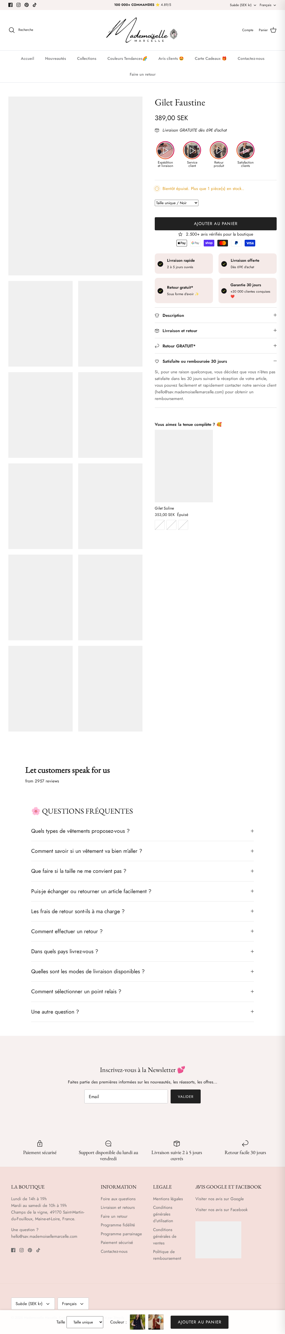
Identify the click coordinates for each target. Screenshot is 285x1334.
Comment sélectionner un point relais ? (76, 991)
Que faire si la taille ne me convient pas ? (78, 871)
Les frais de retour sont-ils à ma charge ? (78, 911)
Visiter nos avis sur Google (219, 1199)
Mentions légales (168, 1199)
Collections (86, 58)
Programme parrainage (121, 1234)
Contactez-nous (251, 58)
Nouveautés (55, 58)
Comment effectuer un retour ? (67, 931)
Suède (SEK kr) (241, 5)
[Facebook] (10, 5)
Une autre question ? (55, 1012)
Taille (60, 1322)
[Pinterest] (26, 5)
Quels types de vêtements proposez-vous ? (80, 831)
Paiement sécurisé (117, 1242)
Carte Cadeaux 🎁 (211, 58)
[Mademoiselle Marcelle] (142, 30)
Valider (185, 1096)
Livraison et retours (118, 1207)
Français (265, 5)
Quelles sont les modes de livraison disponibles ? (88, 971)
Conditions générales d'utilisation (163, 1214)
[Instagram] (18, 5)
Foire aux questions (118, 1199)
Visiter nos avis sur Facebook (221, 1210)
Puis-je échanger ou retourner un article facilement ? (91, 891)
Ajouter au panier (215, 224)
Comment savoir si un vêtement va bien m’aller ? (86, 851)
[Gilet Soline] (184, 466)
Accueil (27, 58)
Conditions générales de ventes (164, 1236)
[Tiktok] (35, 5)
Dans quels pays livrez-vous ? (64, 951)
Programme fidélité (118, 1225)
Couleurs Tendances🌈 (127, 58)
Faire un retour (143, 74)
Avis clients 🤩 (171, 58)
